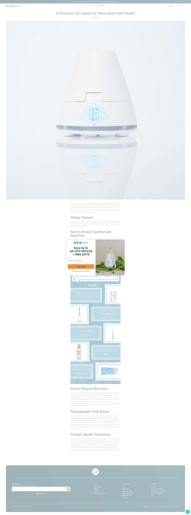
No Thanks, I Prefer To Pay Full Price (81, 271)
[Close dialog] (122, 242)
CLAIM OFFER (81, 266)
